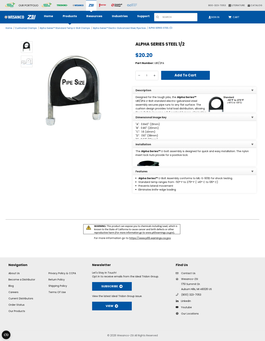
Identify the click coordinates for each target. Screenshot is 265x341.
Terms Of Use (57, 292)
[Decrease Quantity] (139, 75)
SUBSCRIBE (109, 286)
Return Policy (56, 279)
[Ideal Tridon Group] (10, 5)
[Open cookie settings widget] (6, 335)
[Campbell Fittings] (116, 5)
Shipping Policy (57, 286)
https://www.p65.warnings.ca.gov (150, 238)
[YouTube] (178, 307)
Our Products (16, 311)
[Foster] (102, 5)
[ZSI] (91, 5)
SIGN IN (215, 17)
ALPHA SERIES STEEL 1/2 (160, 27)
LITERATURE (238, 5)
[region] (26, 93)
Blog (11, 286)
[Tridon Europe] (62, 5)
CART (237, 17)
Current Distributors (20, 298)
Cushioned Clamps (26, 28)
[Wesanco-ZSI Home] (19, 17)
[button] (26, 47)
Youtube (186, 307)
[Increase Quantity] (154, 75)
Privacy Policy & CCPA (62, 273)
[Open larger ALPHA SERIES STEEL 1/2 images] (75, 93)
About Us (14, 273)
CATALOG (256, 5)
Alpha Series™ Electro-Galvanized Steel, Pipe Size (119, 28)
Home (9, 28)
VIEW (109, 306)
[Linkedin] (178, 301)
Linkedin (186, 301)
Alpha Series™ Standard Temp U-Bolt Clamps (65, 28)
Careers (13, 292)
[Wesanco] (78, 5)
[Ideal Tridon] (47, 5)
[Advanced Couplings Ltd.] (132, 5)
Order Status (16, 305)
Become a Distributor (21, 279)
